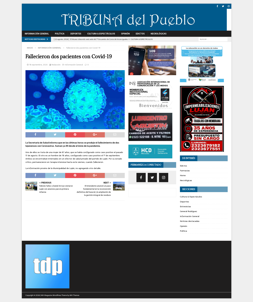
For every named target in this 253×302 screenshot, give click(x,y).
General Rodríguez (188, 211)
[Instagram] (228, 6)
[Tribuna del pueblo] (124, 29)
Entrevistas (185, 206)
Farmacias (185, 170)
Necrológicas (158, 33)
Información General (37, 33)
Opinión (125, 33)
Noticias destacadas (189, 221)
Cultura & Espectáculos (101, 33)
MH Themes (74, 295)
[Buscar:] (213, 39)
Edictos (140, 33)
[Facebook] (217, 6)
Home (183, 175)
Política (59, 33)
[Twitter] (223, 6)
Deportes (75, 33)
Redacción (56, 64)
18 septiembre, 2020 (38, 64)
